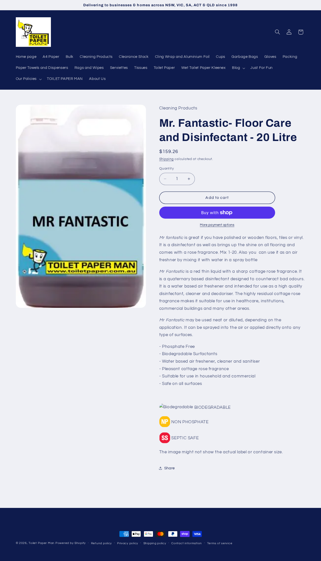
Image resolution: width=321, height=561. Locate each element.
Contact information (186, 543)
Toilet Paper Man (41, 543)
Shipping (166, 159)
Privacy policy (127, 543)
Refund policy (101, 543)
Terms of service (219, 543)
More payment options (217, 225)
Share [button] (169, 468)
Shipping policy (154, 543)
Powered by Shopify (70, 543)
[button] (238, 68)
